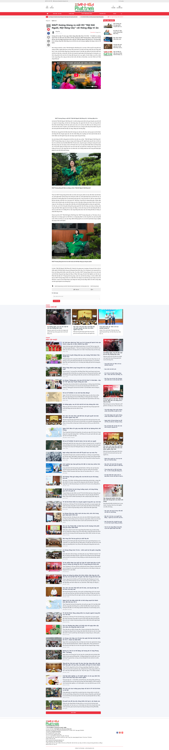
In (92, 289)
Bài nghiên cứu (109, 486)
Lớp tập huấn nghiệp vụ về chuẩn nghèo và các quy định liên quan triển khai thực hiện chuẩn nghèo (81, 676)
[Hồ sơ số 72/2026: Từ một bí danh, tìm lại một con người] (54, 445)
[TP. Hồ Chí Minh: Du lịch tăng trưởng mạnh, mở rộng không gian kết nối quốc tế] (54, 493)
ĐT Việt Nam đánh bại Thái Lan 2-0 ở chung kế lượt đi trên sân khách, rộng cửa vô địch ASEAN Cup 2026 (82, 343)
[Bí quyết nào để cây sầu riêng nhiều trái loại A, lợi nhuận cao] (54, 705)
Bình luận (48, 26)
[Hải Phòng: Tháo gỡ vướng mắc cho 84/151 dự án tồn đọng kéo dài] (54, 480)
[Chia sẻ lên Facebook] (48, 33)
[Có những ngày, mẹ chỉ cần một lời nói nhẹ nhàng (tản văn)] (58, 317)
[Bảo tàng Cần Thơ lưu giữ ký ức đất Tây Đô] (54, 542)
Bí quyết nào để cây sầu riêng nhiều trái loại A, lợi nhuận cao (81, 701)
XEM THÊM (73, 712)
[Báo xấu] (48, 45)
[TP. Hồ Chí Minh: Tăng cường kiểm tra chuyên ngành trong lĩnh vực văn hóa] (54, 617)
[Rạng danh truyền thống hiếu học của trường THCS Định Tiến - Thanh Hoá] (54, 359)
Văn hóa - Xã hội (65, 351)
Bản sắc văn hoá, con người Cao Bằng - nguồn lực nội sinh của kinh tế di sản (114, 516)
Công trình (108, 386)
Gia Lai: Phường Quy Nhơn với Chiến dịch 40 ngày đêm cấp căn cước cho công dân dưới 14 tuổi (81, 626)
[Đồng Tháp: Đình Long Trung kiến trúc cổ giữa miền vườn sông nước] (54, 371)
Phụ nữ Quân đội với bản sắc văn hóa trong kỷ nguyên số (113, 426)
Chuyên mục (119, 7)
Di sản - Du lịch (65, 498)
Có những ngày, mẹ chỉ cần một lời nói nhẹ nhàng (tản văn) (57, 327)
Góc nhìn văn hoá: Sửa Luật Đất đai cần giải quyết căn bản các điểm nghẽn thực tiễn (84, 328)
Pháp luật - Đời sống (66, 634)
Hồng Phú (58, 31)
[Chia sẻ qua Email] (48, 37)
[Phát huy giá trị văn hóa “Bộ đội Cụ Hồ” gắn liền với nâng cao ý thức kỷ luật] (113, 391)
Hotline (52, 7)
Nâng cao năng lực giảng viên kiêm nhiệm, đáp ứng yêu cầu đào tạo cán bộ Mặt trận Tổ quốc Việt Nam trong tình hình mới (81, 576)
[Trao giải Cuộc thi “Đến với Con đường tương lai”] (110, 317)
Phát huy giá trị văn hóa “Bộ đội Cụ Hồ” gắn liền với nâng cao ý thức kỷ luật (113, 400)
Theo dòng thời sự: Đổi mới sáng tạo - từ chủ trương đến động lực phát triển (113, 470)
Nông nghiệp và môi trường (67, 609)
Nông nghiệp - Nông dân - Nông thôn (69, 437)
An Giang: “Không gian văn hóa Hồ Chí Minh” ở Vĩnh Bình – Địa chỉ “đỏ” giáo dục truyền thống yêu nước (82, 381)
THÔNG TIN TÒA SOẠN (79, 748)
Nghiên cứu (49, 323)
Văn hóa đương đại (66, 571)
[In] (48, 41)
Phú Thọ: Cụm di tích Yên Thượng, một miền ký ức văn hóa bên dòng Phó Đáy (114, 379)
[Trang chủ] (47, 13)
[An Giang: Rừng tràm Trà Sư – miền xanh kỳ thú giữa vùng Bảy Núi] (54, 554)
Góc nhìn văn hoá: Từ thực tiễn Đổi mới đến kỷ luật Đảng (114, 511)
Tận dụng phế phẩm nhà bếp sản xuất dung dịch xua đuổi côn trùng (113, 499)
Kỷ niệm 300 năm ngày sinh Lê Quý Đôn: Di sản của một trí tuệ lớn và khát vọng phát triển (114, 475)
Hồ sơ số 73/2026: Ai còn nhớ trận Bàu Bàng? (76, 393)
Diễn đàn (64, 522)
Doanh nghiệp (65, 708)
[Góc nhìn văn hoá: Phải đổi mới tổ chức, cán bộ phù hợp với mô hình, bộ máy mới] (54, 592)
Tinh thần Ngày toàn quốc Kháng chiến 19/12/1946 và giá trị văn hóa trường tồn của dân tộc (113, 415)
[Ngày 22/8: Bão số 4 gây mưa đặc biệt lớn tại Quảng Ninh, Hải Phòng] (54, 432)
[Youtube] (122, 732)
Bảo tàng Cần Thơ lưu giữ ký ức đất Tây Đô (76, 538)
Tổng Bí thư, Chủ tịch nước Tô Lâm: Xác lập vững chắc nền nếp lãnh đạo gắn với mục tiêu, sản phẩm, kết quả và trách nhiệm (81, 664)
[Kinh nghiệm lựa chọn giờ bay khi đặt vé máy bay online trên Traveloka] (54, 468)
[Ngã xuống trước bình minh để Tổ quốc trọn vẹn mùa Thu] (54, 456)
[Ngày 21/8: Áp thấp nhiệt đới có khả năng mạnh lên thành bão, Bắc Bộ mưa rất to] (54, 604)
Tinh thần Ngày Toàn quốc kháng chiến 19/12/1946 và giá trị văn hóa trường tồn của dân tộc (113, 410)
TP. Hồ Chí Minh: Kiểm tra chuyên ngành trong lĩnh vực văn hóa (82, 502)
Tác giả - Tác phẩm (111, 340)
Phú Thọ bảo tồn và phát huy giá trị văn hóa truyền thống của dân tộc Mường (113, 522)
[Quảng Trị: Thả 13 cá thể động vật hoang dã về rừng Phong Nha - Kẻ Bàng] (54, 654)
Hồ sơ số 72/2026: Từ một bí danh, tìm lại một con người (79, 441)
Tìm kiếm (113, 7)
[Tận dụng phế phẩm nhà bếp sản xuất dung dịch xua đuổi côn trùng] (113, 490)
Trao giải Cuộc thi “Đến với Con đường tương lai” (108, 327)
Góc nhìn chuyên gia (112, 434)
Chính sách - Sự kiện (66, 485)
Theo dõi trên (92, 32)
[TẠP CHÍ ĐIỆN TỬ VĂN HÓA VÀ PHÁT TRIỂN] (84, 7)
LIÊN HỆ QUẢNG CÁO (89, 748)
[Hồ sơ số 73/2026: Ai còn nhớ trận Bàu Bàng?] (54, 397)
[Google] (120, 732)
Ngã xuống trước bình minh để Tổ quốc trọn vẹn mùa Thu (80, 452)
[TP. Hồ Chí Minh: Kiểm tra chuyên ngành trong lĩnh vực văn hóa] (54, 506)
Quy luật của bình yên (110, 369)
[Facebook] (117, 732)
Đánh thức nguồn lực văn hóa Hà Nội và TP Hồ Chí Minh (113, 459)
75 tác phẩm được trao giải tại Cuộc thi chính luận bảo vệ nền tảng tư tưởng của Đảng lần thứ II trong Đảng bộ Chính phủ (81, 563)
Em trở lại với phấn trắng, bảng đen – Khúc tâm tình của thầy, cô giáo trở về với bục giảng (113, 373)
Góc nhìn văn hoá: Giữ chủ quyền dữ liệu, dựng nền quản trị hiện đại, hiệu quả (114, 464)
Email (47, 7)
